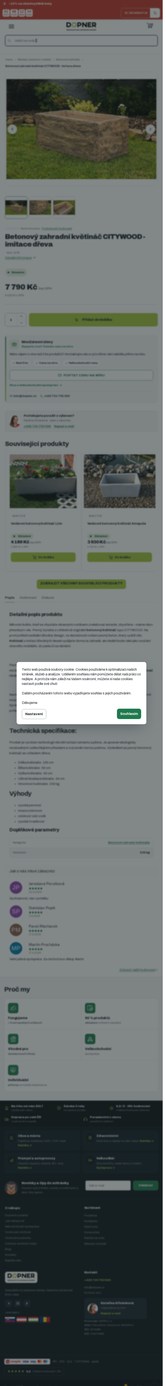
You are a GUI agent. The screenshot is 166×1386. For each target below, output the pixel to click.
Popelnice (90, 1215)
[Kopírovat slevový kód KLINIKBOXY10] (155, 13)
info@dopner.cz (25, 396)
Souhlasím (129, 714)
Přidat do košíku (97, 320)
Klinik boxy (91, 1226)
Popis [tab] (9, 597)
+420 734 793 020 (57, 396)
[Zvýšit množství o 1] (21, 316)
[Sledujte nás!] (8, 1303)
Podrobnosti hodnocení (57, 228)
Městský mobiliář (95, 1243)
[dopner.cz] (17, 1303)
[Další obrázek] (150, 129)
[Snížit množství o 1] (21, 323)
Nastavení (34, 714)
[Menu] (11, 26)
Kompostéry (92, 1232)
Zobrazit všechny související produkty (81, 583)
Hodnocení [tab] (28, 597)
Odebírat (146, 1185)
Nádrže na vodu (94, 1238)
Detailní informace (18, 257)
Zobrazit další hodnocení (137, 970)
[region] (81, 511)
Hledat (10, 40)
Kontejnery (91, 1221)
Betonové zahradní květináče (129, 842)
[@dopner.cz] (26, 1303)
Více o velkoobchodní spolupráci (34, 385)
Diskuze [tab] (48, 597)
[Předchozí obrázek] (12, 129)
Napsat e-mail (64, 426)
